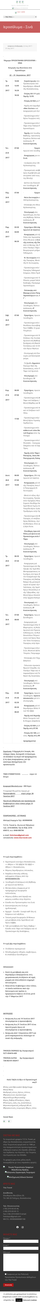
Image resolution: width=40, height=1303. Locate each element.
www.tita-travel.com (23, 838)
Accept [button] (19, 1300)
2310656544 (24, 8)
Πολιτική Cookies (30, 1300)
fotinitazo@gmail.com (19, 835)
